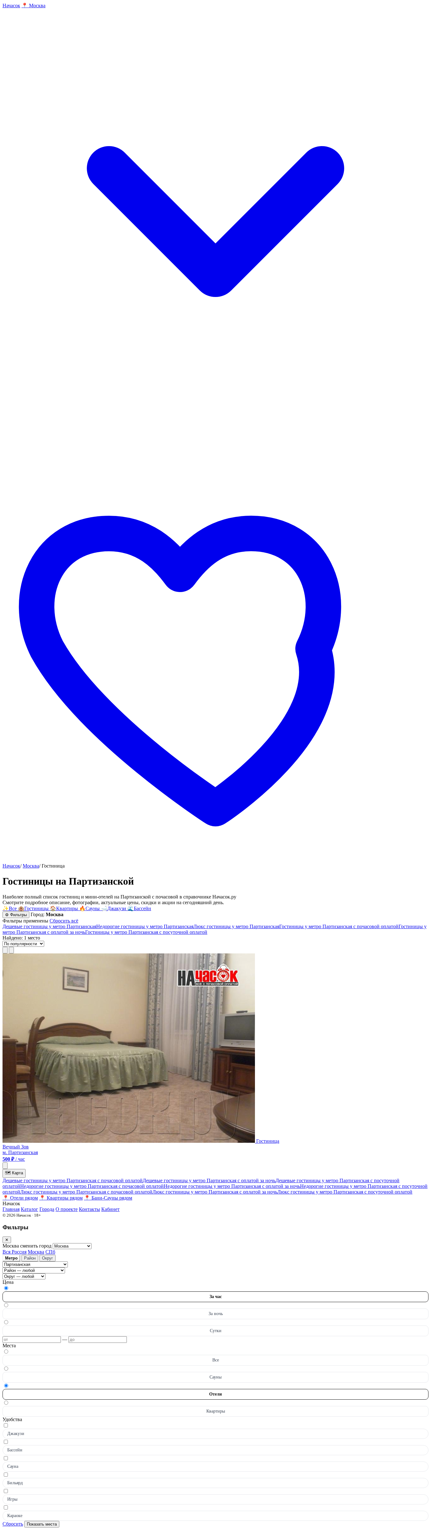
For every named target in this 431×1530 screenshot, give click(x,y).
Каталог (29, 1209)
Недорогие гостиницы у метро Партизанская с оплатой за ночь (232, 1186)
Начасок (11, 866)
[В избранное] (5, 1165)
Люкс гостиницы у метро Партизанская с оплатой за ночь (214, 1192)
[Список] (5, 950)
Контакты (89, 1209)
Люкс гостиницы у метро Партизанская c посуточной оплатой (344, 1192)
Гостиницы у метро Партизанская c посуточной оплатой (146, 932)
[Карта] (11, 950)
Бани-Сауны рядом (108, 1198)
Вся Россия (15, 1251)
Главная (11, 1209)
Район (30, 1258)
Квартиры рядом (61, 1198)
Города (46, 1209)
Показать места (42, 1524)
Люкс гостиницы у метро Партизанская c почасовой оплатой (86, 1192)
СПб (50, 1251)
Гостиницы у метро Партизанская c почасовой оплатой (339, 926)
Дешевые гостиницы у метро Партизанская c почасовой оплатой (73, 1180)
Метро (11, 1258)
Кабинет (110, 1209)
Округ (47, 1258)
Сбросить (13, 1524)
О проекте (67, 1209)
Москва (31, 866)
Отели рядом (20, 1198)
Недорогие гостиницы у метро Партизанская (144, 926)
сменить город (36, 1245)
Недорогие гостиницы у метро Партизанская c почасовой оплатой (92, 1186)
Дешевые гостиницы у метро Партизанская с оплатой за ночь (209, 1180)
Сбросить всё (64, 920)
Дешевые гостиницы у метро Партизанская (49, 926)
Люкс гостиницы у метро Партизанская (236, 926)
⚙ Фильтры (16, 914)
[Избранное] (215, 860)
